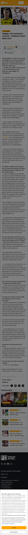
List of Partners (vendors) (8, 523)
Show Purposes (14, 532)
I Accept (14, 527)
